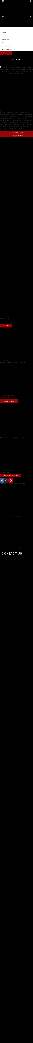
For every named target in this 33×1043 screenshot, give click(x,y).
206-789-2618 (4, 397)
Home (2, 59)
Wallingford (5, 55)
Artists (7, 59)
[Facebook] (2, 480)
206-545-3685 (5, 472)
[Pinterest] (10, 480)
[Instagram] (6, 480)
